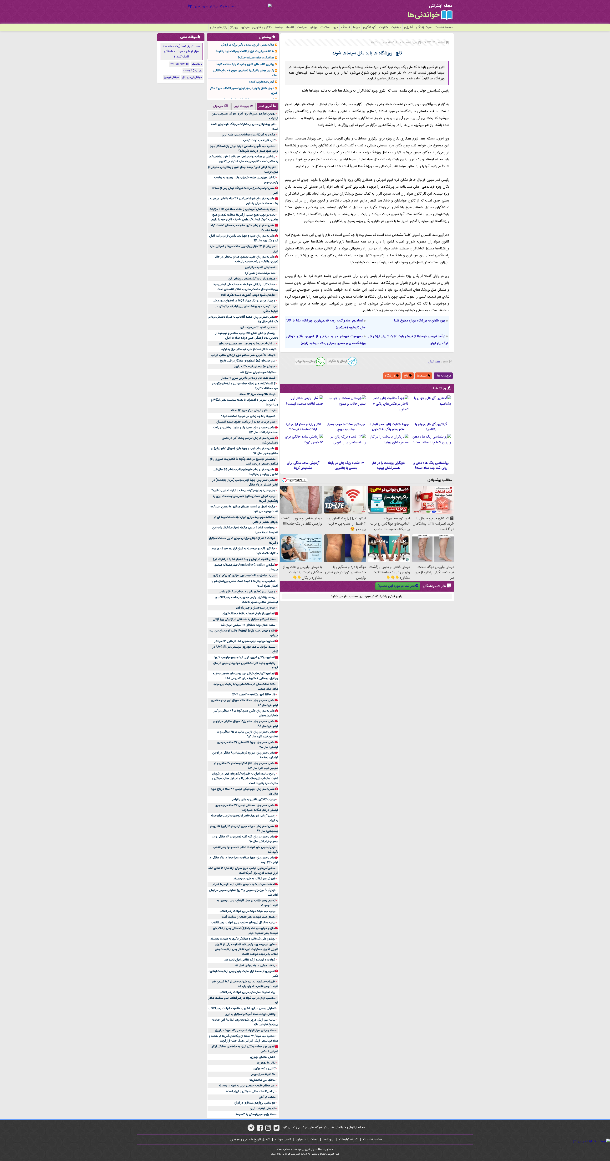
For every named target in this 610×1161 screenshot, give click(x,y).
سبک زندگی (424, 27)
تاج (406, 375)
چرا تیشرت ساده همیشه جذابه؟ (256, 57)
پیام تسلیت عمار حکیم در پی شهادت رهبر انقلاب (247, 992)
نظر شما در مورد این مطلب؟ (396, 586)
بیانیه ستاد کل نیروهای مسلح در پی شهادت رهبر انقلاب (243, 922)
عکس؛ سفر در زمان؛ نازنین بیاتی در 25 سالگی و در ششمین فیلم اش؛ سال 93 (247, 734)
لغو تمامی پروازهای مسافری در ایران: (254, 1102)
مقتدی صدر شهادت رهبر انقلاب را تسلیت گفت (248, 916)
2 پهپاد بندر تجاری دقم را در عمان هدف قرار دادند (247, 591)
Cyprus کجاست (192, 71)
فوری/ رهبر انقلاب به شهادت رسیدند (254, 878)
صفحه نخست (443, 27)
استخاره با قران (307, 1139)
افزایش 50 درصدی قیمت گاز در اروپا (254, 366)
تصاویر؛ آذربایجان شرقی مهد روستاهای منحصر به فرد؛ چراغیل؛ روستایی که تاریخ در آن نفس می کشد (245, 676)
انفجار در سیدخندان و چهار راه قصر (255, 607)
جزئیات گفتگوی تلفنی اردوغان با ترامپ (253, 799)
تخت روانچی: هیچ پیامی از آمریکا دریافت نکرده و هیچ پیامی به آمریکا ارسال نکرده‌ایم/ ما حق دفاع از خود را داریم (244, 217)
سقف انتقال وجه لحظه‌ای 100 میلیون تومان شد (248, 625)
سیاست (302, 27)
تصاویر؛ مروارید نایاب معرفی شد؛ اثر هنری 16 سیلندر (244, 641)
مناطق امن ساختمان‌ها (262, 1080)
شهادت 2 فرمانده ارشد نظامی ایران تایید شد (249, 959)
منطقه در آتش (267, 1097)
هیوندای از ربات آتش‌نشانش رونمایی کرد (251, 278)
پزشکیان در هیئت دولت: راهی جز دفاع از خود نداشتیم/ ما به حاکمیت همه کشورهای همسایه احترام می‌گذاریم (243, 159)
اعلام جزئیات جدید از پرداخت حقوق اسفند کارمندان (245, 421)
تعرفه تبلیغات (348, 1139)
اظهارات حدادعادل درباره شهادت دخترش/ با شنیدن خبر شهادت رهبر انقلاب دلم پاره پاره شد (245, 984)
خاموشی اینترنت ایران (262, 1108)
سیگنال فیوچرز (171, 77)
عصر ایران (434, 361)
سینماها (422, 375)
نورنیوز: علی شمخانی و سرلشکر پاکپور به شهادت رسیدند (242, 938)
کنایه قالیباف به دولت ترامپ (259, 140)
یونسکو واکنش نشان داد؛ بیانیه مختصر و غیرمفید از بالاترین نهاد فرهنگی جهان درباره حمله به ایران (247, 335)
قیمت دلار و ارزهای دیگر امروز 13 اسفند (252, 410)
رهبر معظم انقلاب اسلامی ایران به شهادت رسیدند (247, 1085)
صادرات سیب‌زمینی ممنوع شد (257, 372)
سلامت (325, 27)
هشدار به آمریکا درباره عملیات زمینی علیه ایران (248, 134)
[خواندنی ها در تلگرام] (251, 1129)
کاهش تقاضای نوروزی (262, 1057)
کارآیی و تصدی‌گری (264, 1068)
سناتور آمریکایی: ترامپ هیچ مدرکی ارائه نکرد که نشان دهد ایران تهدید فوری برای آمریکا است (243, 870)
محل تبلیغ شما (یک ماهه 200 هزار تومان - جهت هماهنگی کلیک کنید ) (181, 51)
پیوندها (328, 1139)
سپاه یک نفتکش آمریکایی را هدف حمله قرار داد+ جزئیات (242, 209)
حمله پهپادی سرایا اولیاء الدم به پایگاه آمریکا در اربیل (245, 1030)
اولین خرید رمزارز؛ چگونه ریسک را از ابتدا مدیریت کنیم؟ (243, 490)
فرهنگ (345, 27)
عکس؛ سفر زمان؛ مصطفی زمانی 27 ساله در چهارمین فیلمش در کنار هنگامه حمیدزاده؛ (246, 807)
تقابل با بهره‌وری (266, 1062)
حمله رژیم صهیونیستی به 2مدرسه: (255, 1114)
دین (335, 27)
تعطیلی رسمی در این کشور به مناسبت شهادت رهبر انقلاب (241, 1008)
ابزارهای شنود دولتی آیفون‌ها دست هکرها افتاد (248, 295)
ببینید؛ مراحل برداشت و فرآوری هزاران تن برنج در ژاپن (244, 575)
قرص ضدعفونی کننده (261, 81)
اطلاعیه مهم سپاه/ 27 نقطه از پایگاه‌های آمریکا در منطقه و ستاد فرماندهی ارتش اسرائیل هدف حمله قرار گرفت (243, 1038)
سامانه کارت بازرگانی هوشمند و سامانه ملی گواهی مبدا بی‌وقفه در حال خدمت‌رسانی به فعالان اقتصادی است (245, 287)
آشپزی (408, 27)
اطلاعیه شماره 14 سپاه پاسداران (257, 327)
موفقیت (396, 27)
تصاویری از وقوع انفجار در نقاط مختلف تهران (248, 613)
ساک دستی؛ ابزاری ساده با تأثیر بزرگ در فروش (247, 44)
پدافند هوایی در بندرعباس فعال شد (254, 965)
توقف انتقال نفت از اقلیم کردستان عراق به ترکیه (248, 349)
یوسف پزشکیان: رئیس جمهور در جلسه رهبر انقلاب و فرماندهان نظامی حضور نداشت (246, 599)
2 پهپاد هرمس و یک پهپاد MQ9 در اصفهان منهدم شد (244, 300)
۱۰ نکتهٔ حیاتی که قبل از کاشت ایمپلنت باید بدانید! (245, 51)
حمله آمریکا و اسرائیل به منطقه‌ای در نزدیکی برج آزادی (244, 619)
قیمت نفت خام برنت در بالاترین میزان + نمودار (248, 378)
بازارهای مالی (218, 27)
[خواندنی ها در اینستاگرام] (268, 1129)
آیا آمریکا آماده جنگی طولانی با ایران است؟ (250, 1091)
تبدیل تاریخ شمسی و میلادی (249, 1139)
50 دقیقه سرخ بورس (263, 1074)
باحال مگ (197, 64)
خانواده (383, 27)
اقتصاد (289, 27)
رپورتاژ (234, 27)
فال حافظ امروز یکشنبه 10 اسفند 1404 (253, 694)
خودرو (245, 27)
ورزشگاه (390, 375)
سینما (356, 27)
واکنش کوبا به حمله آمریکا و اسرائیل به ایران (250, 1014)
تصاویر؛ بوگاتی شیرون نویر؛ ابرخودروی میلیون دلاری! (244, 657)
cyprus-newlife (179, 64)
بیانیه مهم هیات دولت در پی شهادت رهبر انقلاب (247, 911)
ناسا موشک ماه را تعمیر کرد (260, 273)
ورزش (313, 27)
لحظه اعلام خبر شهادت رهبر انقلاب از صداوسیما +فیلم (244, 884)
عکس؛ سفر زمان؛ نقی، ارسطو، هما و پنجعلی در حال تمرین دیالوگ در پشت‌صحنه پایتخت (246, 259)
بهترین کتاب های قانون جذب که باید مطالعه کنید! (245, 64)
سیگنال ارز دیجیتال (192, 77)
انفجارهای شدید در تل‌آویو (260, 267)
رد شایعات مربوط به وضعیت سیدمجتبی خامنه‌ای (247, 343)
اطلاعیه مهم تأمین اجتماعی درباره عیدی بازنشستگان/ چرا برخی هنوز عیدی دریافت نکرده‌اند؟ (244, 148)
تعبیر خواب (283, 1139)
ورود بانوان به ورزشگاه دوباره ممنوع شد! (419, 320)
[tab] (268, 106)
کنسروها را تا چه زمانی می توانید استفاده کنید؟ (248, 416)
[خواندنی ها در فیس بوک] (260, 1129)
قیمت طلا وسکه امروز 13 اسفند (257, 394)
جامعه (278, 27)
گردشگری (369, 27)
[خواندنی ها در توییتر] (277, 1129)
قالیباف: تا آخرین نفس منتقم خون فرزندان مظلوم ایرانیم (243, 355)
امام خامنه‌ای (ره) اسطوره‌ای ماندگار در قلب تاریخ (247, 360)
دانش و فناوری (262, 27)
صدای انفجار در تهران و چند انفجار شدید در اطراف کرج (244, 559)
